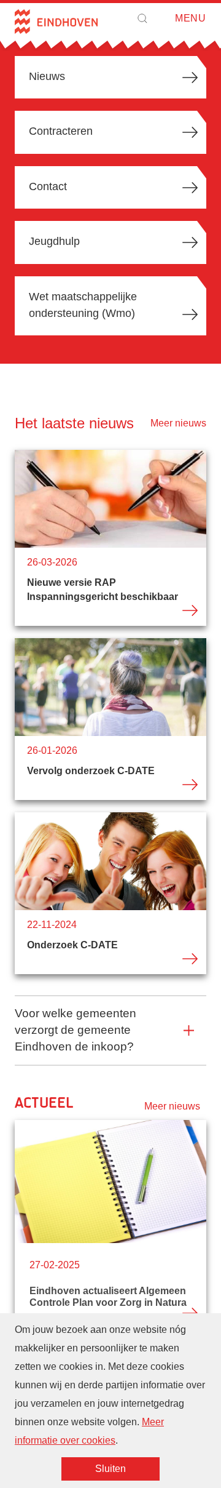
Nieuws (47, 76)
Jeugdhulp (54, 241)
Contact (48, 186)
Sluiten (110, 1468)
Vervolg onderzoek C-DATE (110, 719)
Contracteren (61, 131)
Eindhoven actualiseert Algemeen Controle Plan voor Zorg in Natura (110, 1284)
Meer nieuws (178, 423)
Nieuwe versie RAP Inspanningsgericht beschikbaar (110, 537)
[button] (142, 18)
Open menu (171, 18)
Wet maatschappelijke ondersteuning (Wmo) (83, 304)
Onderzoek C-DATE (110, 893)
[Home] (56, 21)
